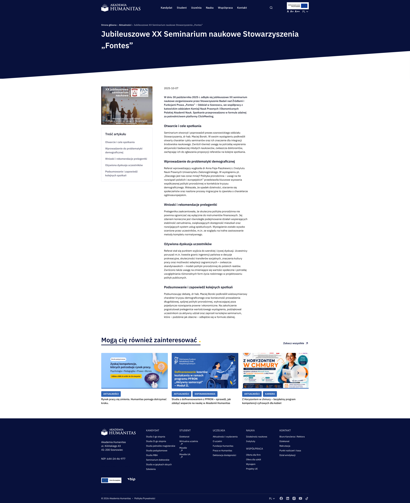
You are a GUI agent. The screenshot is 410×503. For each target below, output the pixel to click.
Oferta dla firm (253, 454)
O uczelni (217, 441)
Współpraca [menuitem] (225, 7)
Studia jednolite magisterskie (160, 445)
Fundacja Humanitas (223, 445)
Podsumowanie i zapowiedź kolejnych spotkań (121, 173)
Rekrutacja (284, 445)
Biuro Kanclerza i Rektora (292, 436)
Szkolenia (151, 469)
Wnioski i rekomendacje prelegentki (126, 158)
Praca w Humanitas (222, 450)
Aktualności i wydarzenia (225, 436)
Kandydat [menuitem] (166, 7)
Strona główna (109, 25)
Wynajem (250, 464)
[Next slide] (298, 373)
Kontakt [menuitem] (242, 7)
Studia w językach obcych (159, 464)
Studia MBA (152, 455)
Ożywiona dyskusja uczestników (124, 165)
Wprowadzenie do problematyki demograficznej (123, 150)
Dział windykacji (287, 455)
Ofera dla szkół (253, 459)
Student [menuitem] (182, 7)
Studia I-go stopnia (155, 436)
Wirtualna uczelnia (188, 441)
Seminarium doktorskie (157, 459)
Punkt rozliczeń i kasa (290, 450)
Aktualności (125, 25)
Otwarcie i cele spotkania (120, 142)
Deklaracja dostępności (224, 455)
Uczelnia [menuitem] (196, 7)
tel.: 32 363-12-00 (112, 462)
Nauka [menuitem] (209, 7)
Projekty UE (252, 468)
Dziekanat (184, 436)
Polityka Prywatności (144, 498)
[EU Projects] (298, 5)
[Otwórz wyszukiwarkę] (271, 7)
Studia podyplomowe (156, 450)
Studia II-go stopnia (156, 441)
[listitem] (281, 498)
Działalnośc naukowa (256, 436)
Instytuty (250, 441)
